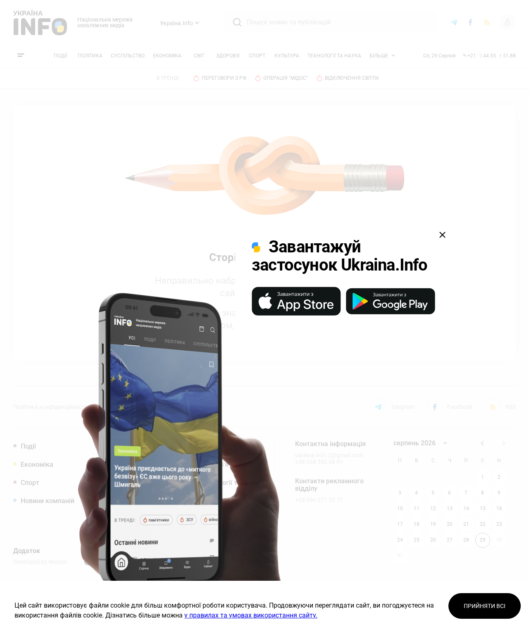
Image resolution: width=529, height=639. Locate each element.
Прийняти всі (484, 606)
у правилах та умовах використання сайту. (250, 615)
